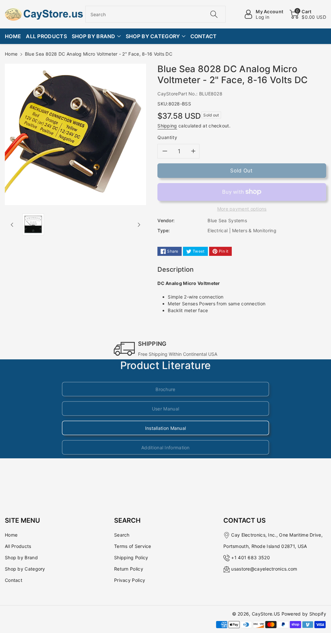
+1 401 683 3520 (250, 557)
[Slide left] (12, 224)
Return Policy (128, 569)
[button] (308, 14)
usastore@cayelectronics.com (264, 569)
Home (11, 54)
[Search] (214, 14)
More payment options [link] (242, 209)
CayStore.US (266, 614)
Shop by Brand (21, 557)
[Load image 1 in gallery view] (33, 224)
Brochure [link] (165, 389)
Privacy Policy (129, 580)
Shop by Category (25, 569)
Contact (13, 580)
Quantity (167, 137)
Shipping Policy (131, 557)
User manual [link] (165, 408)
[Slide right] (139, 224)
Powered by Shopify (304, 614)
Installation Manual (165, 428)
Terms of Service (132, 546)
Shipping (167, 125)
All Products (18, 546)
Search (122, 535)
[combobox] (156, 14)
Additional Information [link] (165, 447)
